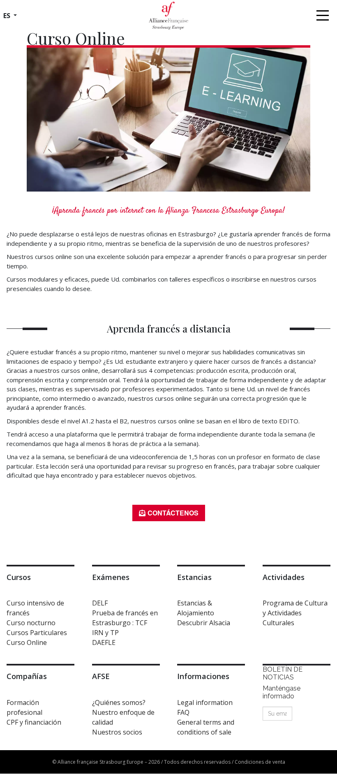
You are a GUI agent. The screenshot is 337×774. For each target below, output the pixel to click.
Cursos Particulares (37, 632)
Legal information (205, 702)
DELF (100, 603)
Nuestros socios (117, 732)
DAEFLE (103, 642)
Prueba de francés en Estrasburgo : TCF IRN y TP (125, 622)
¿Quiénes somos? (118, 702)
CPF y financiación (34, 722)
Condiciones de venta (260, 761)
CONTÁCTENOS (173, 513)
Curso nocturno (31, 622)
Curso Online (27, 642)
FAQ (183, 712)
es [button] (7, 15)
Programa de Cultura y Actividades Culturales (295, 612)
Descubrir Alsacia (203, 622)
